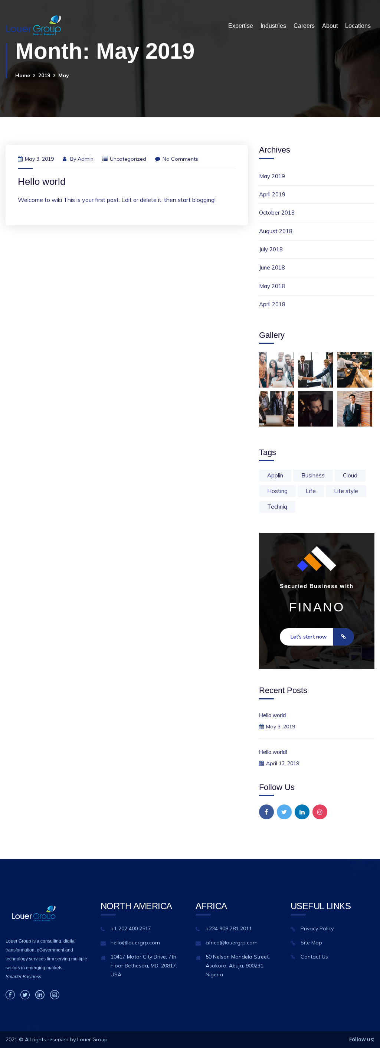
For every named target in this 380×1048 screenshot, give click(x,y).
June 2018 (272, 267)
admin (86, 159)
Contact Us (314, 956)
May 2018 (272, 286)
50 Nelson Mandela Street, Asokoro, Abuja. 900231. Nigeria (238, 965)
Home (22, 75)
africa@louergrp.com (232, 942)
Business (313, 475)
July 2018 (271, 249)
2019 (44, 75)
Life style (346, 490)
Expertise (240, 26)
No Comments (180, 159)
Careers (304, 26)
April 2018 (272, 304)
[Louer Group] (33, 26)
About (330, 26)
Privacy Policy (317, 928)
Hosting (277, 490)
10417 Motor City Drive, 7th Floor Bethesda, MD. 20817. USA (144, 965)
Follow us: (361, 1039)
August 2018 (275, 231)
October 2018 (277, 212)
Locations (358, 26)
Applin (275, 475)
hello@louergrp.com (135, 942)
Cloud (350, 475)
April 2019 (272, 194)
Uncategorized (128, 159)
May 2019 (272, 176)
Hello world (41, 181)
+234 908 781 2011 (229, 928)
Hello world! (273, 752)
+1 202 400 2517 (131, 928)
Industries (273, 26)
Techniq (277, 506)
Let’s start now (309, 636)
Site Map (311, 942)
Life (311, 490)
